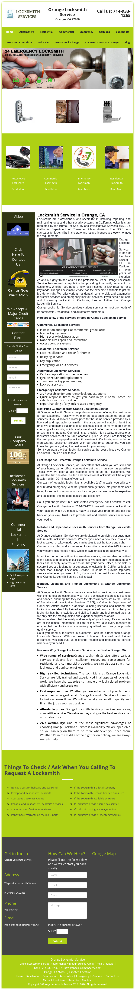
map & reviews (105, 963)
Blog (127, 42)
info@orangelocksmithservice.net (21, 924)
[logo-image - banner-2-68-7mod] (67, 68)
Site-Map (87, 980)
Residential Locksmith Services (18, 480)
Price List (43, 42)
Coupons (104, 31)
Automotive (26, 31)
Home (9, 31)
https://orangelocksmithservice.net (81, 968)
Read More (18, 189)
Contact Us (122, 31)
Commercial (66, 31)
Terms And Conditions (18, 42)
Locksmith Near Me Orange (101, 42)
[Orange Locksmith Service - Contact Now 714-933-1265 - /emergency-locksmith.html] (84, 157)
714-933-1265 (122, 13)
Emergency (86, 31)
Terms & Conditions (54, 980)
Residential (46, 31)
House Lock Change (67, 42)
